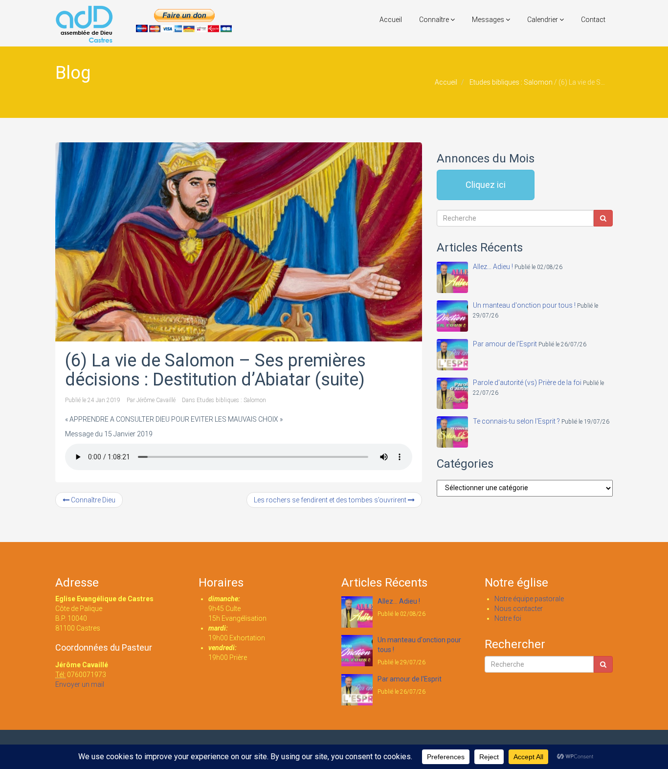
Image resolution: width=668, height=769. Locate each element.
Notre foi (507, 618)
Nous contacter (518, 608)
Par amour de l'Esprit (505, 344)
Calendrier (543, 19)
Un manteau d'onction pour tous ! (524, 305)
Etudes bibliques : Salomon (511, 82)
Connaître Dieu (92, 500)
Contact (593, 19)
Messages (489, 19)
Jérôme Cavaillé (156, 400)
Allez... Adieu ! (493, 267)
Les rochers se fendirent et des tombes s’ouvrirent (331, 500)
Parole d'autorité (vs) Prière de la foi (527, 382)
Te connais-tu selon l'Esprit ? (516, 421)
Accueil (390, 19)
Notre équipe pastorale (529, 599)
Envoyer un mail (79, 684)
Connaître (434, 19)
